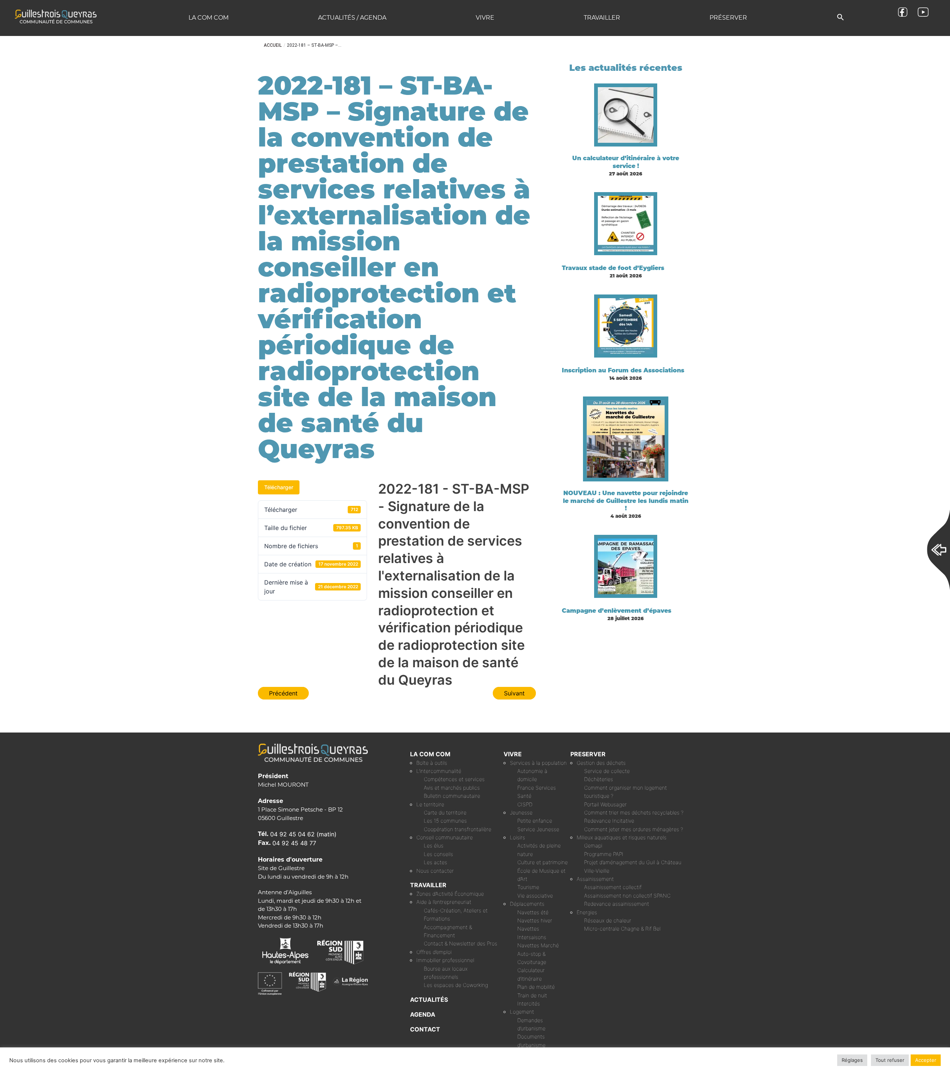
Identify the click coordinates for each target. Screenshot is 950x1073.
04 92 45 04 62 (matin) (303, 834)
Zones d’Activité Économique (450, 894)
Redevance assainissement (616, 904)
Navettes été (532, 912)
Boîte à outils (431, 763)
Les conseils (438, 854)
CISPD (525, 804)
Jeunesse (521, 812)
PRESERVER (588, 754)
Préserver (728, 17)
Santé (524, 796)
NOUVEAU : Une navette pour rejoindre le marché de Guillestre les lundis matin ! (625, 501)
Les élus (433, 845)
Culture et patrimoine (542, 862)
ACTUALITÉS (429, 999)
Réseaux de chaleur (607, 920)
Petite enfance (534, 820)
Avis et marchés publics (452, 787)
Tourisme (528, 887)
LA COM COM (430, 754)
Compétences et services (454, 779)
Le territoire (430, 804)
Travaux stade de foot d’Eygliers (613, 267)
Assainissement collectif (613, 887)
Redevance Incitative (609, 820)
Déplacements (527, 904)
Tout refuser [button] (889, 1060)
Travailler (602, 17)
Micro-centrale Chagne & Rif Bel (622, 928)
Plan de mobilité (536, 987)
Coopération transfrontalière (457, 829)
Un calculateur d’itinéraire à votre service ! (625, 162)
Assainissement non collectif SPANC (627, 895)
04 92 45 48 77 (294, 843)
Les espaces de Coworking (456, 985)
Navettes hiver (534, 920)
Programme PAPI (603, 854)
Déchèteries (598, 779)
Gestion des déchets (601, 763)
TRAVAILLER (428, 885)
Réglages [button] (852, 1060)
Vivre (485, 17)
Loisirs (517, 837)
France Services (536, 787)
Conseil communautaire (444, 837)
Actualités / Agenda (352, 17)
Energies (587, 912)
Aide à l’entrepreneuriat (443, 902)
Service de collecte (607, 771)
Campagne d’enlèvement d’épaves (616, 610)
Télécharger (278, 487)
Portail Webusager (605, 804)
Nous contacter (435, 871)
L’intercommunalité (438, 771)
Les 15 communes (445, 820)
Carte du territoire (445, 812)
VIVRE (513, 754)
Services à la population (538, 763)
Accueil (273, 45)
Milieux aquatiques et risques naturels (621, 837)
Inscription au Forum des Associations (623, 370)
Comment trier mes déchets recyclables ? (634, 812)
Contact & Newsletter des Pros (460, 943)
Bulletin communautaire (452, 796)
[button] (840, 17)
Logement (522, 1011)
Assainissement (595, 879)
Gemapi (593, 845)
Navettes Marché (538, 945)
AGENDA (422, 1014)
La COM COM (209, 17)
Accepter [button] (925, 1060)
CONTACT (425, 1029)
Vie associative (535, 895)
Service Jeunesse (538, 829)
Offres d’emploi (434, 952)
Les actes (435, 862)
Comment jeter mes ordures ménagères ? (633, 829)
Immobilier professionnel (445, 960)
